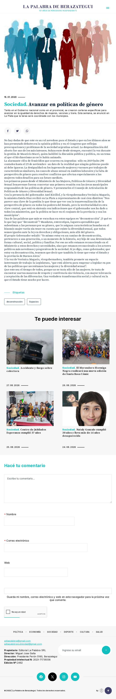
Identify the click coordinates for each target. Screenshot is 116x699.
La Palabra (58, 7)
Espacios (34, 301)
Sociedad (52, 632)
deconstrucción (15, 301)
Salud (99, 632)
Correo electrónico (16, 540)
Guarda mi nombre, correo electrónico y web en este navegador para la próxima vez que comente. (58, 598)
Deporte (68, 632)
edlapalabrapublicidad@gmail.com (23, 644)
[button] (107, 8)
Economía (35, 632)
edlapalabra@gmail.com (17, 640)
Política (18, 632)
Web (7, 562)
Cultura (85, 632)
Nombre (10, 514)
